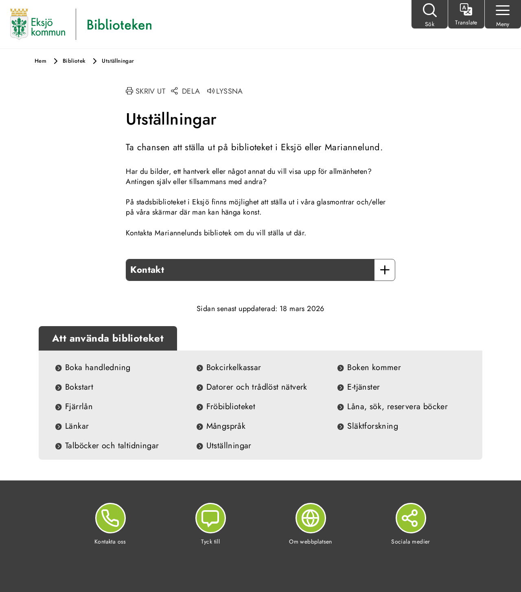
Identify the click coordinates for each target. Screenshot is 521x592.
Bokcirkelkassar (233, 367)
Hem (40, 61)
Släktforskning (372, 426)
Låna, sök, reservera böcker (397, 406)
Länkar (77, 426)
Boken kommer (374, 367)
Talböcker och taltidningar (112, 446)
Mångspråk (226, 426)
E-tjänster (363, 387)
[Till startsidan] (37, 23)
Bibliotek (74, 61)
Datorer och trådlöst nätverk (256, 387)
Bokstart (79, 387)
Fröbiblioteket (231, 406)
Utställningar (229, 446)
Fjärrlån (79, 406)
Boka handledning (97, 367)
